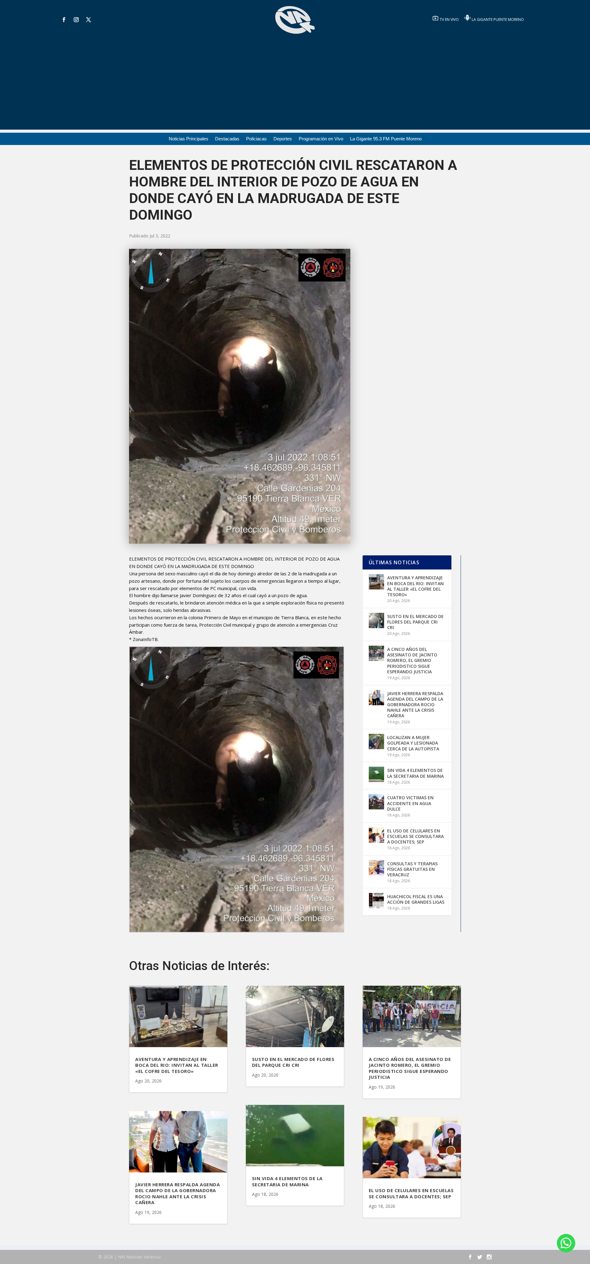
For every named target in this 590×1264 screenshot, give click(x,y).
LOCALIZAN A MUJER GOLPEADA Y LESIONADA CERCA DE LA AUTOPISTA (413, 742)
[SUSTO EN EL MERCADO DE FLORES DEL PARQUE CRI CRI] (376, 620)
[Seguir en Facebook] (64, 20)
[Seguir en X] (88, 20)
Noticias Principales (188, 139)
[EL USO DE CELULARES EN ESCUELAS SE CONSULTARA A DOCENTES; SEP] (376, 835)
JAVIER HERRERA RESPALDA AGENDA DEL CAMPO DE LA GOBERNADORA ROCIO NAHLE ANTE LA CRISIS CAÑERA (415, 705)
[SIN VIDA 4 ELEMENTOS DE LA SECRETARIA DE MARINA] (376, 774)
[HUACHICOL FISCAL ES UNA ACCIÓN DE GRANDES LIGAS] (376, 900)
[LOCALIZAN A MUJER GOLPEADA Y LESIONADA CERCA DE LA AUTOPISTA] (376, 741)
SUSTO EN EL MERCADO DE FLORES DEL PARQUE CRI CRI (415, 621)
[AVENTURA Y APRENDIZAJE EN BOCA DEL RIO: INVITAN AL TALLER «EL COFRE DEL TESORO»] (376, 581)
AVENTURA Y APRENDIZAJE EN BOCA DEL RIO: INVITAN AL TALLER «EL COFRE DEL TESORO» (415, 586)
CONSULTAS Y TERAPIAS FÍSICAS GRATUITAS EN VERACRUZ (412, 869)
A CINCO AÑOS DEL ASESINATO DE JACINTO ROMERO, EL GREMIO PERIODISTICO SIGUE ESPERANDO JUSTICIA (412, 660)
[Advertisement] (295, 87)
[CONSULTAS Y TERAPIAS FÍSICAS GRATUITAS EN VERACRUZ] (376, 867)
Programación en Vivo (321, 139)
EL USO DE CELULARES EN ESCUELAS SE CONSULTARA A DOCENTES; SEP (415, 836)
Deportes (282, 139)
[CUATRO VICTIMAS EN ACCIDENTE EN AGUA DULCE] (376, 801)
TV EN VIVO (450, 19)
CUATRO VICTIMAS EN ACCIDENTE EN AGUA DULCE (410, 803)
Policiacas (256, 139)
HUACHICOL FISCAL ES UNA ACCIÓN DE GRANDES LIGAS (415, 899)
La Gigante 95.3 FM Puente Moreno (386, 139)
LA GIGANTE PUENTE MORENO (498, 19)
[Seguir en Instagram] (76, 20)
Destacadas (227, 139)
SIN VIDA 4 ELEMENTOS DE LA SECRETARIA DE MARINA (415, 773)
